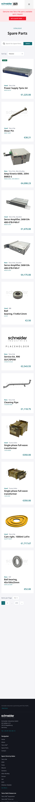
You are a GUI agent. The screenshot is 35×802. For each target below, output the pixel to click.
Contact (3, 751)
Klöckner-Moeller (6, 785)
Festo (3, 765)
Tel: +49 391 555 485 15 (8, 731)
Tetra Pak (4, 745)
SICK (2, 782)
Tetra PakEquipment (8, 796)
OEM (2, 762)
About (3, 742)
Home (3, 739)
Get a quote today (17, 18)
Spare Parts (4, 748)
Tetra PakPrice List (7, 799)
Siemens (4, 771)
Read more (5, 708)
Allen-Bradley (5, 773)
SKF (2, 779)
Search (28, 43)
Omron (3, 776)
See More (4, 788)
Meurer (3, 768)
